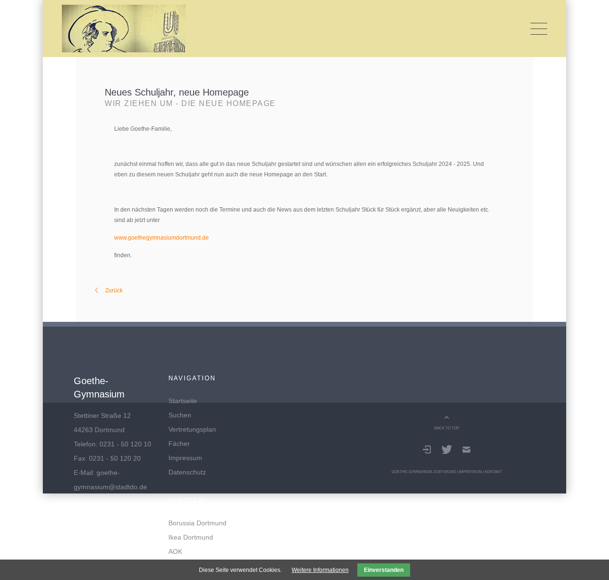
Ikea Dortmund (190, 537)
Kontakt (493, 471)
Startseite (182, 401)
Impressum (185, 458)
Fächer (179, 443)
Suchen (179, 415)
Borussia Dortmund (197, 523)
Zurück (114, 290)
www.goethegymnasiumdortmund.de (161, 237)
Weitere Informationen (320, 570)
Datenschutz (187, 472)
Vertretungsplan (192, 429)
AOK (175, 551)
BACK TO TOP (446, 427)
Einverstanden (383, 570)
